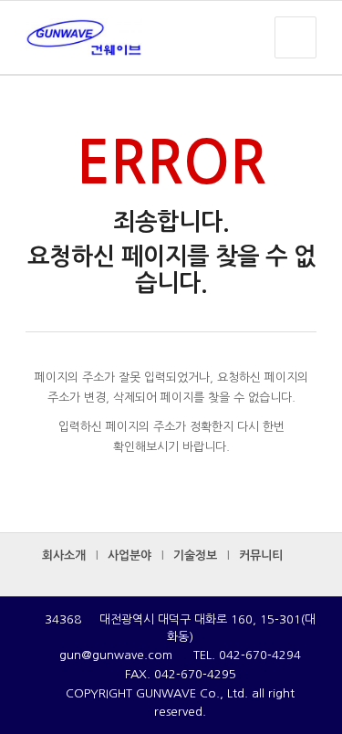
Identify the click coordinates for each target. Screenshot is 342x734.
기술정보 (195, 555)
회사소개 (64, 555)
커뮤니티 (261, 555)
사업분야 (129, 555)
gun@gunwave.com (115, 655)
